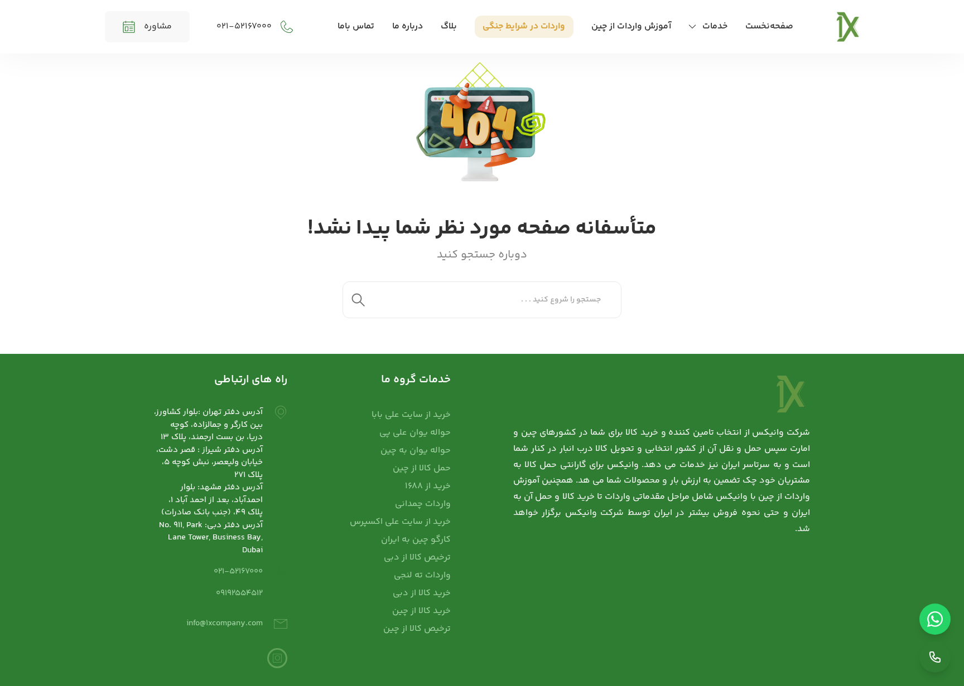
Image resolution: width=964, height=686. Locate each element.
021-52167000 (238, 571)
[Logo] (848, 27)
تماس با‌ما (356, 26)
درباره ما (407, 26)
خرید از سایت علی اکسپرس (400, 522)
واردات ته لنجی (422, 575)
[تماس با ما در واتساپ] (935, 619)
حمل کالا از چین (422, 468)
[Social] (277, 658)
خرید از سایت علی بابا (411, 415)
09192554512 (239, 593)
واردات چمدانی (423, 504)
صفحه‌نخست (769, 26)
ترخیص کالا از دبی (417, 558)
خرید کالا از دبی (422, 593)
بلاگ (449, 26)
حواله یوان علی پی (415, 433)
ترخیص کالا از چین (417, 629)
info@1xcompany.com (224, 623)
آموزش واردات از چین (631, 26)
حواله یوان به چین (415, 451)
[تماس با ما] (935, 657)
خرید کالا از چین (421, 611)
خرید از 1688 (428, 486)
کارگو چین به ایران (416, 540)
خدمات (714, 26)
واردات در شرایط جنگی (524, 26)
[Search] (358, 300)
